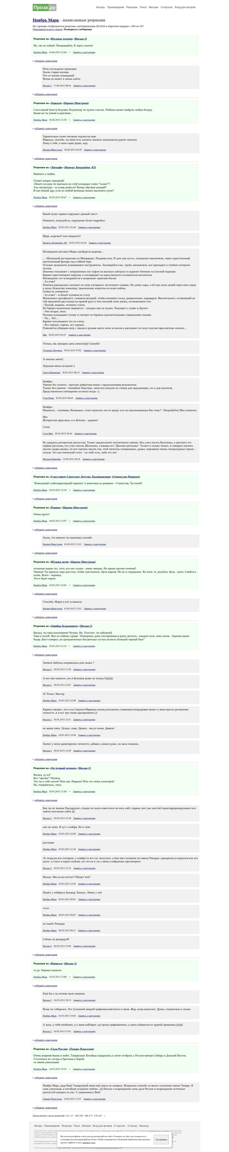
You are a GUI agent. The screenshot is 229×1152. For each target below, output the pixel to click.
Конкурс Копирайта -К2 (80, 167)
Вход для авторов (185, 7)
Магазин (153, 7)
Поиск (143, 7)
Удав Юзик (48, 398)
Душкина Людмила (52, 350)
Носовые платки (61, 38)
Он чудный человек (63, 768)
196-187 (79, 1115)
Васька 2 (80, 38)
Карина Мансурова (76, 103)
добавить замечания (45, 60)
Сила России (59, 1048)
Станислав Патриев (126, 476)
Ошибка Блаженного (64, 626)
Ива (45, 335)
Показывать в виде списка (47, 29)
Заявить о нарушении (84, 52)
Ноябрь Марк (46, 20)
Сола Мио (48, 433)
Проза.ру (144, 1125)
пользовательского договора (158, 1131)
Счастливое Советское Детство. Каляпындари (80, 476)
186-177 (88, 1115)
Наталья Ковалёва (52, 459)
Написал (56, 963)
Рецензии (131, 7)
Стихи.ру (132, 1125)
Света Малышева (51, 372)
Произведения (115, 7)
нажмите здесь (89, 1143)
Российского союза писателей (106, 1148)
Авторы (100, 7)
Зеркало (56, 103)
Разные (55, 507)
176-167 (98, 1115)
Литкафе (56, 167)
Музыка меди (59, 561)
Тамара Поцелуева (81, 1048)
